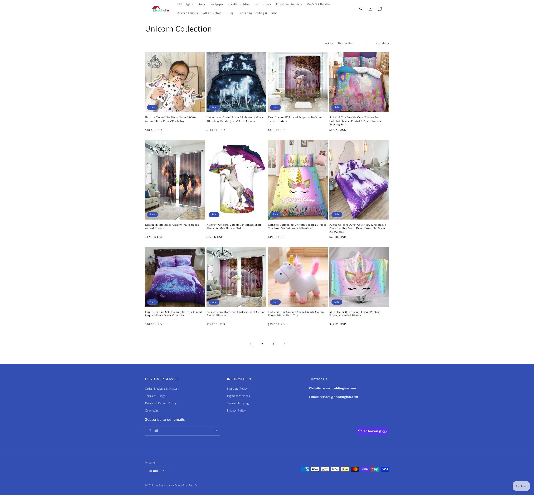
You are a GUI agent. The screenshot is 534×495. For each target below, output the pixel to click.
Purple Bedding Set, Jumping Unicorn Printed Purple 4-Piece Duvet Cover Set (173, 313)
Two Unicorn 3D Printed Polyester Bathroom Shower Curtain (295, 119)
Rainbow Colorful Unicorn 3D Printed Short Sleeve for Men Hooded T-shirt (234, 226)
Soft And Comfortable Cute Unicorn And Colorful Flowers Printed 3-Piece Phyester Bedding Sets (355, 121)
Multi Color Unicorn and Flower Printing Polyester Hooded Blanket (354, 313)
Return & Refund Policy (160, 403)
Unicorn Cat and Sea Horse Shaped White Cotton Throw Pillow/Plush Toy (170, 119)
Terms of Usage (155, 396)
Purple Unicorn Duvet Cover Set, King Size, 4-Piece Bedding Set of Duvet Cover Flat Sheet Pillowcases (358, 228)
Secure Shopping (238, 403)
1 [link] (251, 344)
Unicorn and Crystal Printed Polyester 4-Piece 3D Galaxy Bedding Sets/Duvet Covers (235, 119)
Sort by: (329, 43)
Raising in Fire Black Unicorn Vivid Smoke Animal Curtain (172, 226)
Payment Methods (238, 396)
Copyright (151, 410)
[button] (361, 8)
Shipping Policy (237, 388)
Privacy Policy (236, 410)
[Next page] (284, 344)
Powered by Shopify (186, 485)
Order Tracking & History (162, 388)
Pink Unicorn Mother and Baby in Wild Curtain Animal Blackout (236, 313)
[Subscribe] (215, 431)
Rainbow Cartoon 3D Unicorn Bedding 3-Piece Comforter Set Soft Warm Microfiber (297, 226)
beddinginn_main (164, 485)
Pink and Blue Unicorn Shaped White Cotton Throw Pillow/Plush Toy (296, 313)
